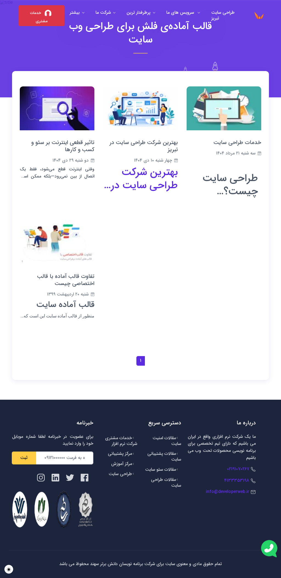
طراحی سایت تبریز (223, 15)
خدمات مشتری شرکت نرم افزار (121, 441)
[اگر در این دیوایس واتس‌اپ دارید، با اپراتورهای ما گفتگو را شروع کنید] (269, 548)
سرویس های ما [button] (180, 12)
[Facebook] (84, 477)
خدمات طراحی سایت (237, 142)
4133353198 (236, 480)
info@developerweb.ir (227, 491)
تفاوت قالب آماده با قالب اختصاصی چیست (65, 280)
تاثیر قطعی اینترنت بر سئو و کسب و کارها (62, 146)
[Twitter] (70, 477)
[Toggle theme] (8, 569)
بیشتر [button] (75, 12)
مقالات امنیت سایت (167, 441)
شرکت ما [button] (103, 12)
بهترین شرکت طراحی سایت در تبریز (143, 146)
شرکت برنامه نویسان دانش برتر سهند (122, 563)
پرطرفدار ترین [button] (138, 12)
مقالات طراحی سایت (166, 482)
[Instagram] (40, 477)
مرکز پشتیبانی (120, 453)
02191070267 (238, 469)
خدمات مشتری (39, 17)
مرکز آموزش (121, 463)
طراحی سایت (120, 473)
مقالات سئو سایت (160, 469)
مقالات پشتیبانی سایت (164, 456)
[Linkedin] (55, 477)
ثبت (23, 457)
